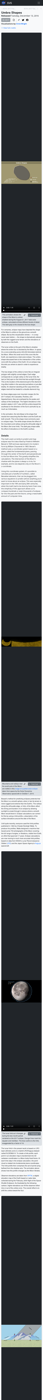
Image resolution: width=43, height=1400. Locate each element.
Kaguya (38, 843)
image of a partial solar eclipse (26, 788)
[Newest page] (41, 8)
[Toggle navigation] (39, 3)
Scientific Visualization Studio (9, 3)
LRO (9, 843)
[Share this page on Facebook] (27, 20)
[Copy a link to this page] (19, 20)
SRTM (29, 1175)
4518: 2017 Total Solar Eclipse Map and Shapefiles (30, 9)
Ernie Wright (21, 24)
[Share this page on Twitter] (23, 20)
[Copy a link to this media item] (24, 315)
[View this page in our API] (13, 20)
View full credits (9, 28)
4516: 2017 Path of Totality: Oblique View (9, 9)
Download (35, 315)
